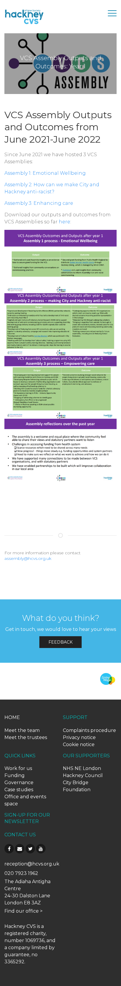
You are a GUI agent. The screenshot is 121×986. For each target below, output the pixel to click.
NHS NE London (82, 768)
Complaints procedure (89, 730)
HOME (12, 717)
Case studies (18, 789)
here (64, 222)
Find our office (21, 911)
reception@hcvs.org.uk (31, 864)
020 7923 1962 (21, 873)
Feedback (60, 642)
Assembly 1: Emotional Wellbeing (45, 173)
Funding (14, 775)
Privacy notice (79, 737)
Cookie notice (79, 744)
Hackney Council (83, 775)
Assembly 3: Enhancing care (38, 203)
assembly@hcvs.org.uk (27, 558)
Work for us (18, 768)
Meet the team (22, 730)
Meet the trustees (25, 737)
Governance (18, 782)
